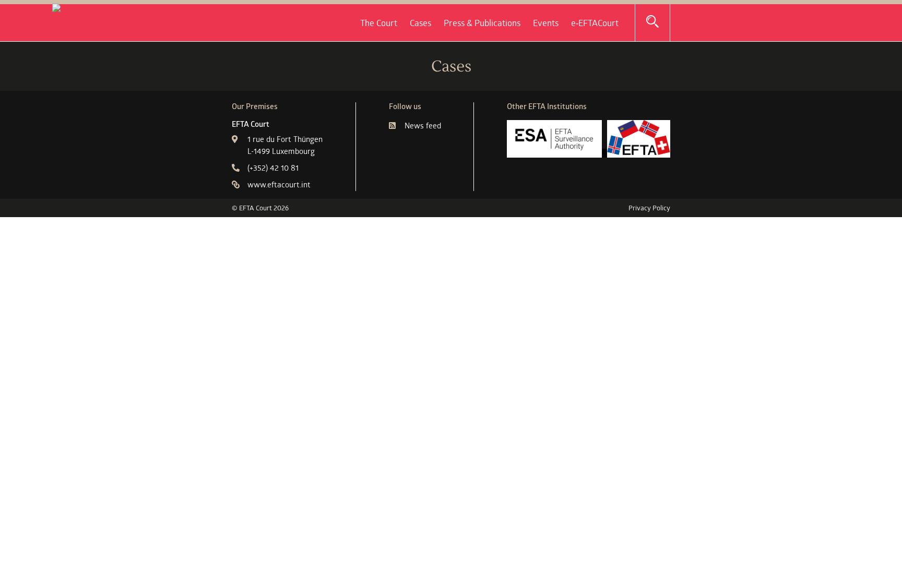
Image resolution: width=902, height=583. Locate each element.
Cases (420, 23)
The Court (378, 23)
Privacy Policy (649, 208)
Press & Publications (482, 23)
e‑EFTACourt (595, 23)
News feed (423, 126)
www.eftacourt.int (279, 185)
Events (546, 23)
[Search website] (652, 22)
